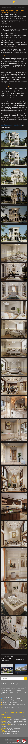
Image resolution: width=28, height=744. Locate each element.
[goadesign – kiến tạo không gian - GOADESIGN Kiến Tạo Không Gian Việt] (14, 2)
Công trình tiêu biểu (6, 7)
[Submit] (25, 678)
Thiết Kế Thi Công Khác (19, 7)
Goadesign (10, 124)
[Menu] (2, 2)
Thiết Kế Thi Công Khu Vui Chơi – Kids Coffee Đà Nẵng (7, 658)
